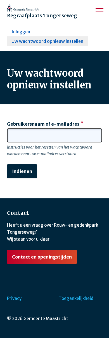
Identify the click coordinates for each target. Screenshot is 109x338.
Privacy (14, 298)
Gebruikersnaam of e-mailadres (43, 124)
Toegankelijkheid (76, 298)
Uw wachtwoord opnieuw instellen (47, 41)
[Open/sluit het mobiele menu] (99, 11)
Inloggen (20, 31)
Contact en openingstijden (42, 257)
